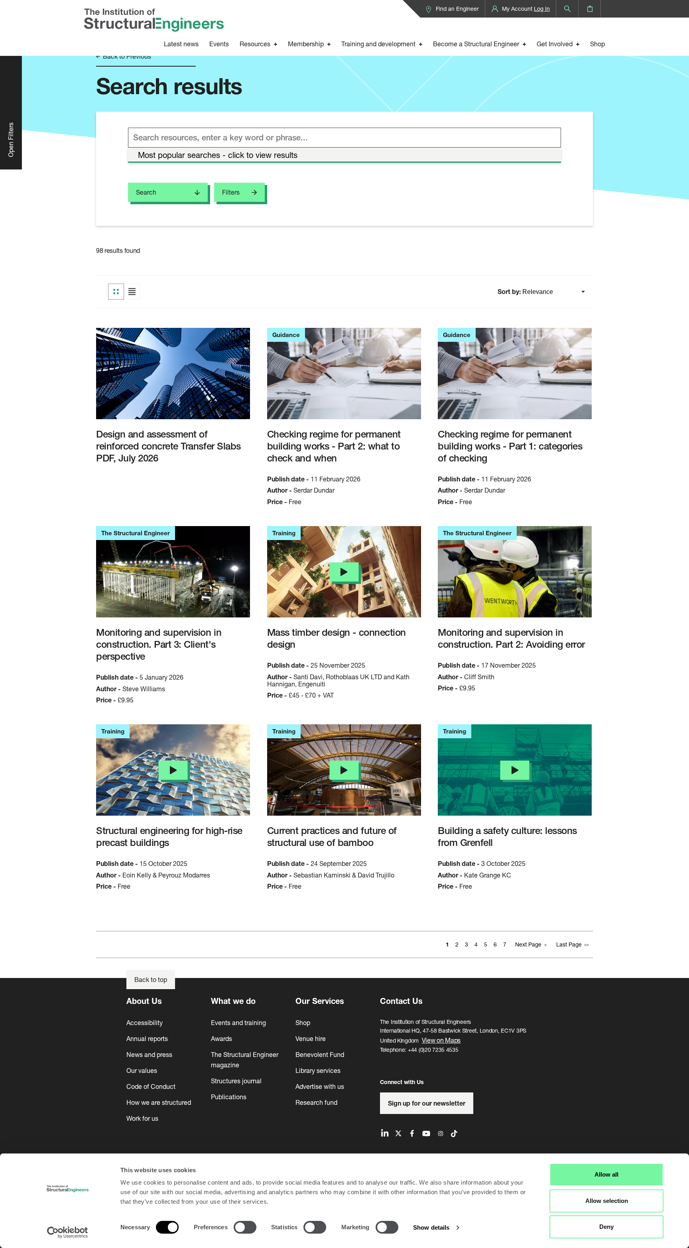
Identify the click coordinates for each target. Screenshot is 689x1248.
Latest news (181, 43)
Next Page (528, 944)
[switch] (245, 1227)
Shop (597, 43)
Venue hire (310, 1038)
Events (219, 43)
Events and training (238, 1022)
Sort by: (510, 291)
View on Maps (441, 1040)
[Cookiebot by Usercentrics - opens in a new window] (67, 1232)
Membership (306, 43)
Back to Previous (126, 56)
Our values (141, 1070)
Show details (431, 1227)
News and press (149, 1054)
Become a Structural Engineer (476, 43)
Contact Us (401, 1000)
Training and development (378, 43)
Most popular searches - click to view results (217, 155)
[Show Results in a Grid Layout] (116, 292)
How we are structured (158, 1102)
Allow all (606, 1174)
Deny (606, 1226)
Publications (228, 1096)
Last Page (569, 944)
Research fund (316, 1102)
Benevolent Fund (319, 1054)
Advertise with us (319, 1086)
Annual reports (147, 1038)
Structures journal (236, 1080)
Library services (318, 1070)
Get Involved (555, 43)
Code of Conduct (150, 1086)
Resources (255, 43)
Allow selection (606, 1200)
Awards (221, 1038)
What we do (233, 1000)
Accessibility (144, 1022)
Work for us (142, 1118)
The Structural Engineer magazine (244, 1060)
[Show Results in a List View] (132, 292)
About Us (144, 1000)
